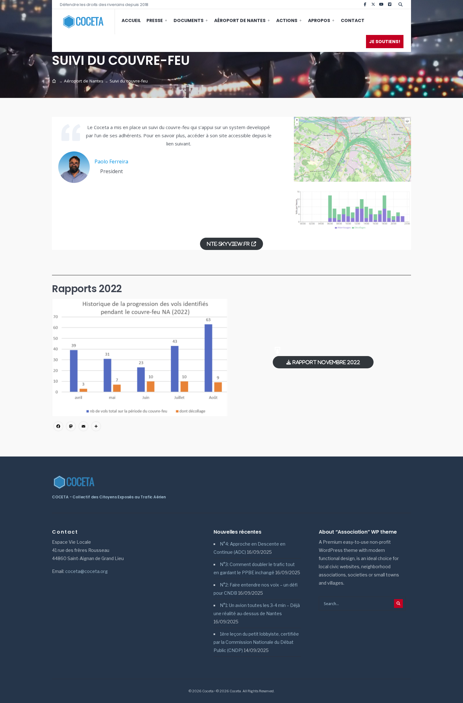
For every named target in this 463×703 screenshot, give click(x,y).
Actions (286, 20)
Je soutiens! (384, 41)
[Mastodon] (71, 427)
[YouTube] (381, 4)
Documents (188, 20)
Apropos (319, 20)
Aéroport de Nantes (240, 20)
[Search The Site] (401, 4)
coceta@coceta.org (86, 571)
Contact (352, 20)
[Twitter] (373, 4)
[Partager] (96, 427)
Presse (154, 20)
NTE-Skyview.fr (228, 243)
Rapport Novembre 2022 (326, 362)
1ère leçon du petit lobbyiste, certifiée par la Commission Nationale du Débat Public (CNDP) (256, 642)
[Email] (83, 427)
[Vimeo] (389, 4)
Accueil (131, 20)
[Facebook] (365, 4)
